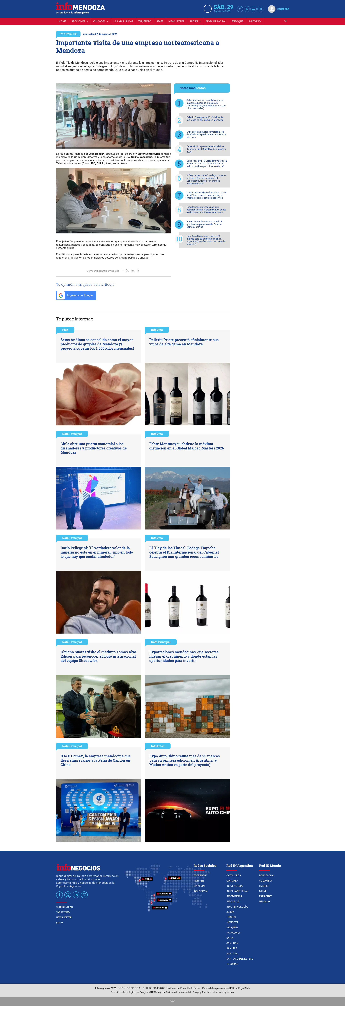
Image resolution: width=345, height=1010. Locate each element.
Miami (262, 891)
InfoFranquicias (237, 891)
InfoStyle (232, 901)
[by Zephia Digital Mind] (172, 1001)
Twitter (199, 880)
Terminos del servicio (212, 992)
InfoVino (255, 21)
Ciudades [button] (99, 21)
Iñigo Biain (244, 988)
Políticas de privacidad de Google (183, 992)
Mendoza (232, 922)
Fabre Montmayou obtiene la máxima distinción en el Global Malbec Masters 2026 (206, 149)
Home (62, 21)
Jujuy (230, 911)
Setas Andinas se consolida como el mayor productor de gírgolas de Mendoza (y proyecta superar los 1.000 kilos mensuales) (206, 104)
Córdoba (232, 880)
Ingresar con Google (79, 295)
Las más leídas (123, 21)
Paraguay (265, 896)
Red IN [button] (194, 21)
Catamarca (233, 875)
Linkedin (199, 885)
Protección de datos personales (211, 988)
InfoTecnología (237, 906)
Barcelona (266, 875)
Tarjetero (144, 21)
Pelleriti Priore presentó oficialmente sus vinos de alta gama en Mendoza (205, 118)
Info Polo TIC (68, 34)
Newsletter (176, 21)
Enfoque (237, 21)
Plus (65, 330)
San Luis (231, 948)
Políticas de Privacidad (179, 988)
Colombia (265, 880)
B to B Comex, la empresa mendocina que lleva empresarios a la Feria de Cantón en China (205, 224)
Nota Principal (216, 21)
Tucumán (232, 963)
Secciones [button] (79, 21)
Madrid (263, 885)
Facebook (200, 875)
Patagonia (233, 932)
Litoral (231, 917)
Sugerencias (64, 907)
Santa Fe (232, 953)
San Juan (232, 943)
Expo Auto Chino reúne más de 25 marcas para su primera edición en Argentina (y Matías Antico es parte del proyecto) (206, 240)
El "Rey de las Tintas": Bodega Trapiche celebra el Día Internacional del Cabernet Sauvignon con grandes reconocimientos (206, 179)
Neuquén (232, 927)
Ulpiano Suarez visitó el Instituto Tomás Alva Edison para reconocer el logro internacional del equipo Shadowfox (206, 195)
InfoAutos (157, 746)
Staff (160, 21)
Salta (229, 937)
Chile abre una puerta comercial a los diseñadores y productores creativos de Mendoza (206, 134)
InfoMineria (234, 896)
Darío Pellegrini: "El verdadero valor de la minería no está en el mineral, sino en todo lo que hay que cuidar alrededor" (207, 164)
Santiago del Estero (239, 958)
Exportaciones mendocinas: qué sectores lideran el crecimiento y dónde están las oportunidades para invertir (206, 210)
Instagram (201, 891)
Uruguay (264, 901)
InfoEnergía (234, 885)
